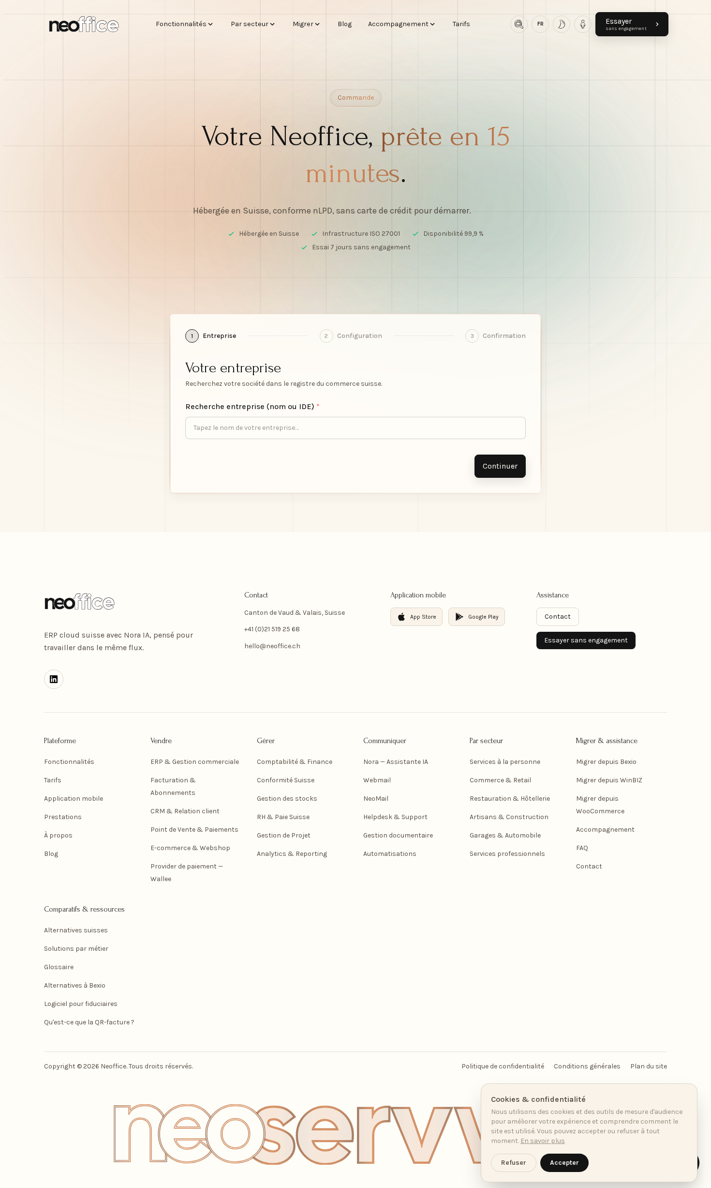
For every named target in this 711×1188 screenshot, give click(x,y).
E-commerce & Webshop (190, 848)
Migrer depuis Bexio (606, 762)
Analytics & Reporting (292, 854)
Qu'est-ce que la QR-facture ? (89, 1022)
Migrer (303, 24)
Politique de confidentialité (502, 1066)
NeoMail (375, 798)
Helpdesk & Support (395, 817)
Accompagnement (398, 24)
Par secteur (249, 24)
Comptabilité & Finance (294, 762)
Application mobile (73, 798)
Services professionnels (507, 854)
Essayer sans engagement (586, 640)
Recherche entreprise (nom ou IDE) (252, 406)
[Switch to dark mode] (561, 24)
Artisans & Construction (509, 817)
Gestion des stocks (287, 798)
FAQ (582, 848)
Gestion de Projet (284, 835)
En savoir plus (542, 1141)
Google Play (483, 616)
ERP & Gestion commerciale (194, 762)
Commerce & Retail (500, 780)
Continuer (500, 466)
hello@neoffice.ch (272, 646)
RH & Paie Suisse (283, 817)
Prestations (63, 817)
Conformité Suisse (285, 780)
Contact (558, 616)
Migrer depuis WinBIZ (609, 780)
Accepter (564, 1162)
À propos (58, 835)
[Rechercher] (519, 24)
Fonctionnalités (181, 24)
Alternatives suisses (76, 930)
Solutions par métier (76, 948)
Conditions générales (587, 1066)
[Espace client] (583, 24)
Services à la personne (505, 762)
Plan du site (648, 1066)
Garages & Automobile (505, 835)
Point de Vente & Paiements (194, 829)
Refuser (513, 1162)
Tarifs (461, 24)
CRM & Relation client (185, 811)
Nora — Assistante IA (395, 762)
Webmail (377, 780)
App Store (423, 616)
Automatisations (389, 854)
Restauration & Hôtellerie (510, 798)
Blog (345, 24)
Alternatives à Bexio (74, 985)
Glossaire (59, 967)
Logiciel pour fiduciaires (81, 1004)
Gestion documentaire (398, 835)
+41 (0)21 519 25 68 (272, 629)
